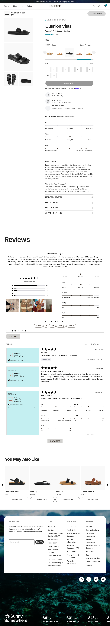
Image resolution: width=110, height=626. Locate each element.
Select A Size (69, 83)
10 (48, 75)
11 (55, 75)
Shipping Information (71, 540)
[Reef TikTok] (96, 579)
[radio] (49, 52)
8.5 (79, 69)
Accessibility (52, 543)
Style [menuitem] (52, 326)
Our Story (51, 530)
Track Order (71, 530)
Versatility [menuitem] (71, 326)
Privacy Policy (53, 546)
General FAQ (71, 551)
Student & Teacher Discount (93, 546)
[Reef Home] (55, 6)
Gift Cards (90, 551)
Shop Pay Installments (90, 540)
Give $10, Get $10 (93, 558)
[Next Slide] (50, 305)
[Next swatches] (94, 52)
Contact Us (71, 526)
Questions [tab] (22, 331)
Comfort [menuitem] (38, 326)
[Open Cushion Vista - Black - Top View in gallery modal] (11, 79)
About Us (51, 526)
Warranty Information (71, 562)
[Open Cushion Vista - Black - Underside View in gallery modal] (26, 79)
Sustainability (53, 539)
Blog (87, 555)
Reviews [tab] (11, 331)
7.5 (67, 69)
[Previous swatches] (45, 52)
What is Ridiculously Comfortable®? (55, 534)
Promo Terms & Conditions (73, 556)
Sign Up (39, 542)
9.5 (91, 69)
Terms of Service (54, 556)
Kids (21, 6)
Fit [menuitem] (46, 326)
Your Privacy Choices (53, 551)
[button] (52, 35)
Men (15, 6)
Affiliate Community (93, 562)
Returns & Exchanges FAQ (73, 546)
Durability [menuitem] (61, 326)
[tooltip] (62, 254)
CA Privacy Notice (55, 559)
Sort (85, 344)
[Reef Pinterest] (103, 579)
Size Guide (90, 63)
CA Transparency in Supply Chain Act (55, 564)
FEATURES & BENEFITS (53, 197)
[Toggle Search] (94, 6)
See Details (70, 1)
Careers (89, 565)
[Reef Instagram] (81, 579)
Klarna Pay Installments (90, 534)
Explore (29, 6)
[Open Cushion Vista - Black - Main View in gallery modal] (18, 57)
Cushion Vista (19, 356)
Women (7, 6)
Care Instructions (92, 530)
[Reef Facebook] (88, 579)
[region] (29, 305)
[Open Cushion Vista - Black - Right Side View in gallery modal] (18, 27)
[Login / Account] (99, 6)
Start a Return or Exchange (73, 534)
